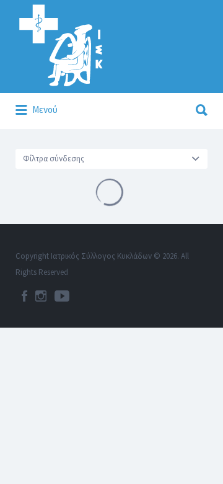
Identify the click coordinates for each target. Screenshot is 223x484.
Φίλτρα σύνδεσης (53, 158)
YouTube (62, 296)
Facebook (24, 296)
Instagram (40, 296)
